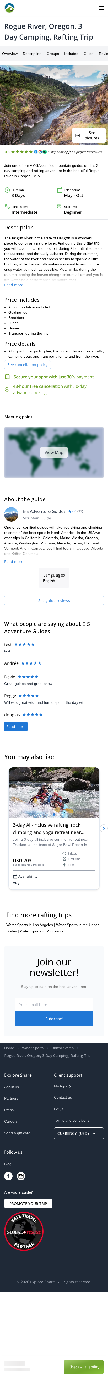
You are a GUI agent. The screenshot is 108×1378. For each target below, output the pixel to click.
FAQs (58, 1195)
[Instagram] (21, 1262)
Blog (8, 1250)
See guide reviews (54, 600)
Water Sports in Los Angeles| (30, 1011)
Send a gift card (17, 1219)
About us (11, 1173)
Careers (11, 1207)
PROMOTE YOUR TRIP (28, 1289)
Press (9, 1196)
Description (32, 54)
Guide (89, 54)
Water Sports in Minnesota (42, 1017)
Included (71, 54)
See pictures (92, 135)
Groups (53, 54)
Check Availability (84, 1366)
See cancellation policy (27, 364)
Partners (11, 1184)
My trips (60, 1172)
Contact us (63, 1183)
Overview (10, 54)
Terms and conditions (71, 1206)
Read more (13, 284)
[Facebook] (8, 1262)
